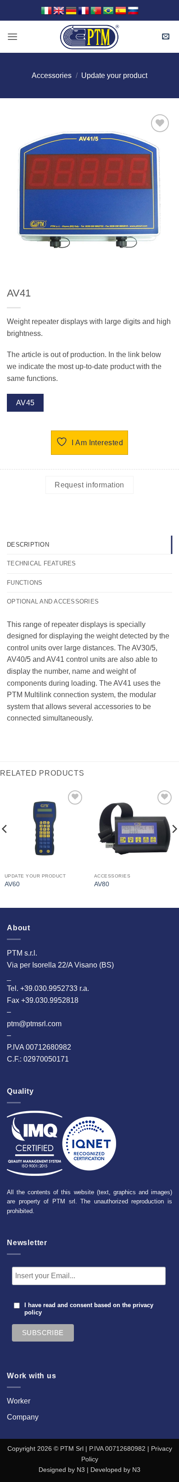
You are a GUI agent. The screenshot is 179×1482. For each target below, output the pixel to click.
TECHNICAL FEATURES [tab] (41, 563)
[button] (12, 36)
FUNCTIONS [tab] (24, 582)
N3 (81, 1469)
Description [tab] (28, 544)
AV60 (12, 884)
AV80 (101, 884)
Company (23, 1417)
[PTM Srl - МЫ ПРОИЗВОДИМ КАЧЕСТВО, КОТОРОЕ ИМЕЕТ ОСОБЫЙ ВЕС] (89, 37)
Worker (18, 1401)
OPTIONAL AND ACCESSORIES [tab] (53, 601)
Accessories (52, 75)
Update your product (114, 75)
